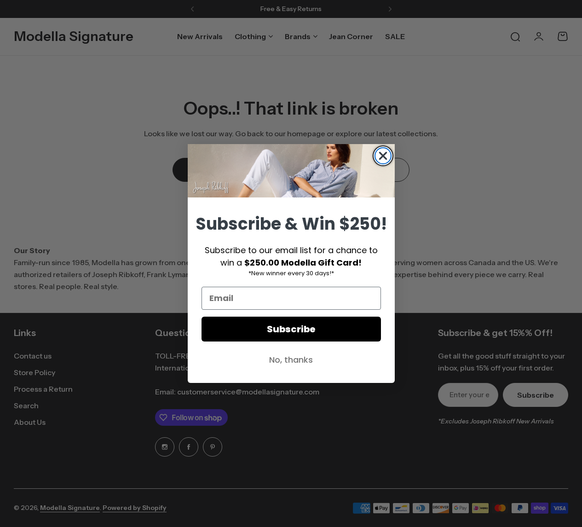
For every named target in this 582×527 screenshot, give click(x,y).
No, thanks (291, 359)
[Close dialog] (383, 156)
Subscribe (291, 329)
